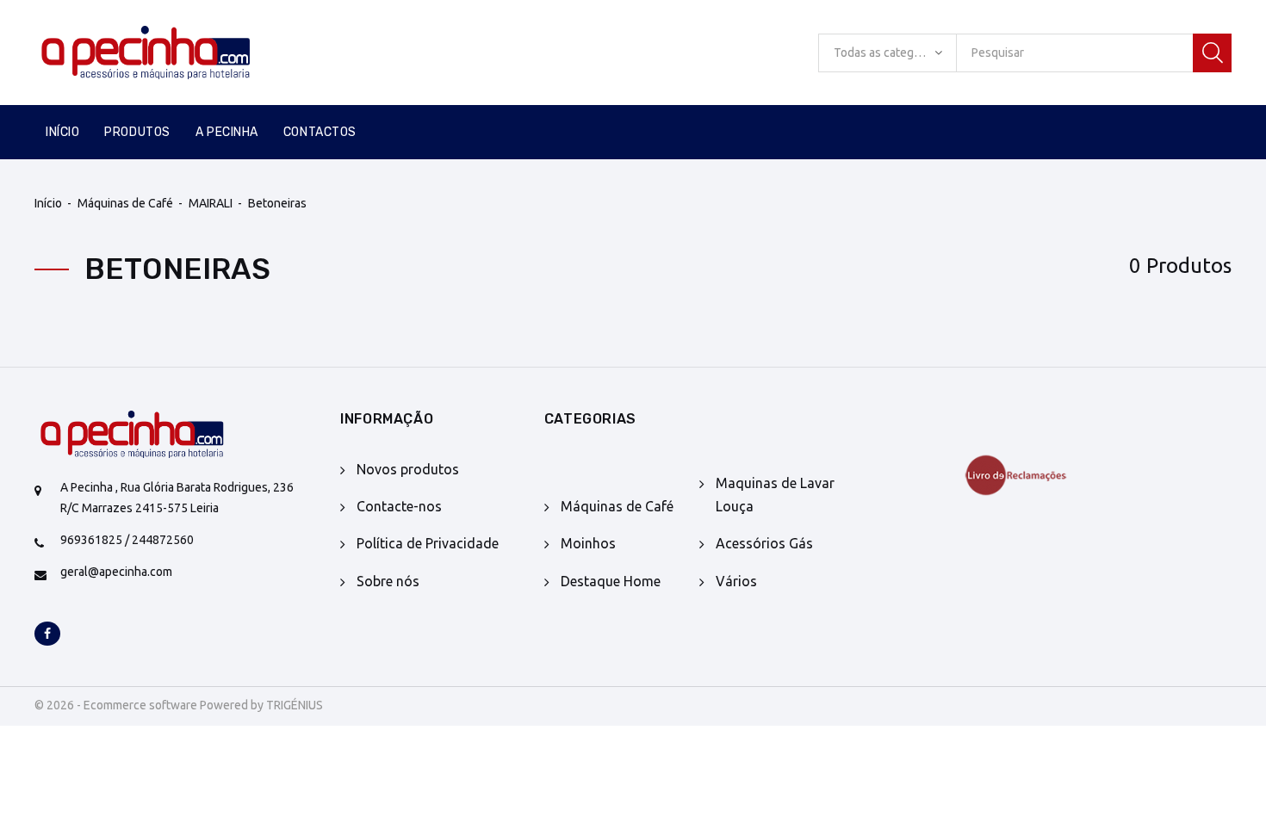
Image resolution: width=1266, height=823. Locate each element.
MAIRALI (211, 203)
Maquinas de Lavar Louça (775, 494)
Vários (736, 581)
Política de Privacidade (428, 543)
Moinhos (588, 543)
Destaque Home (611, 581)
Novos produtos (408, 469)
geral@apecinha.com (116, 572)
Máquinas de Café (125, 203)
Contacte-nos (399, 506)
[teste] (1041, 475)
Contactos (320, 132)
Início (62, 132)
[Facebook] (47, 634)
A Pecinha (226, 132)
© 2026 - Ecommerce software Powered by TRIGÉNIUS (178, 705)
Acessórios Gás (764, 543)
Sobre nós (388, 581)
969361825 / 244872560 (127, 540)
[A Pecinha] (174, 52)
